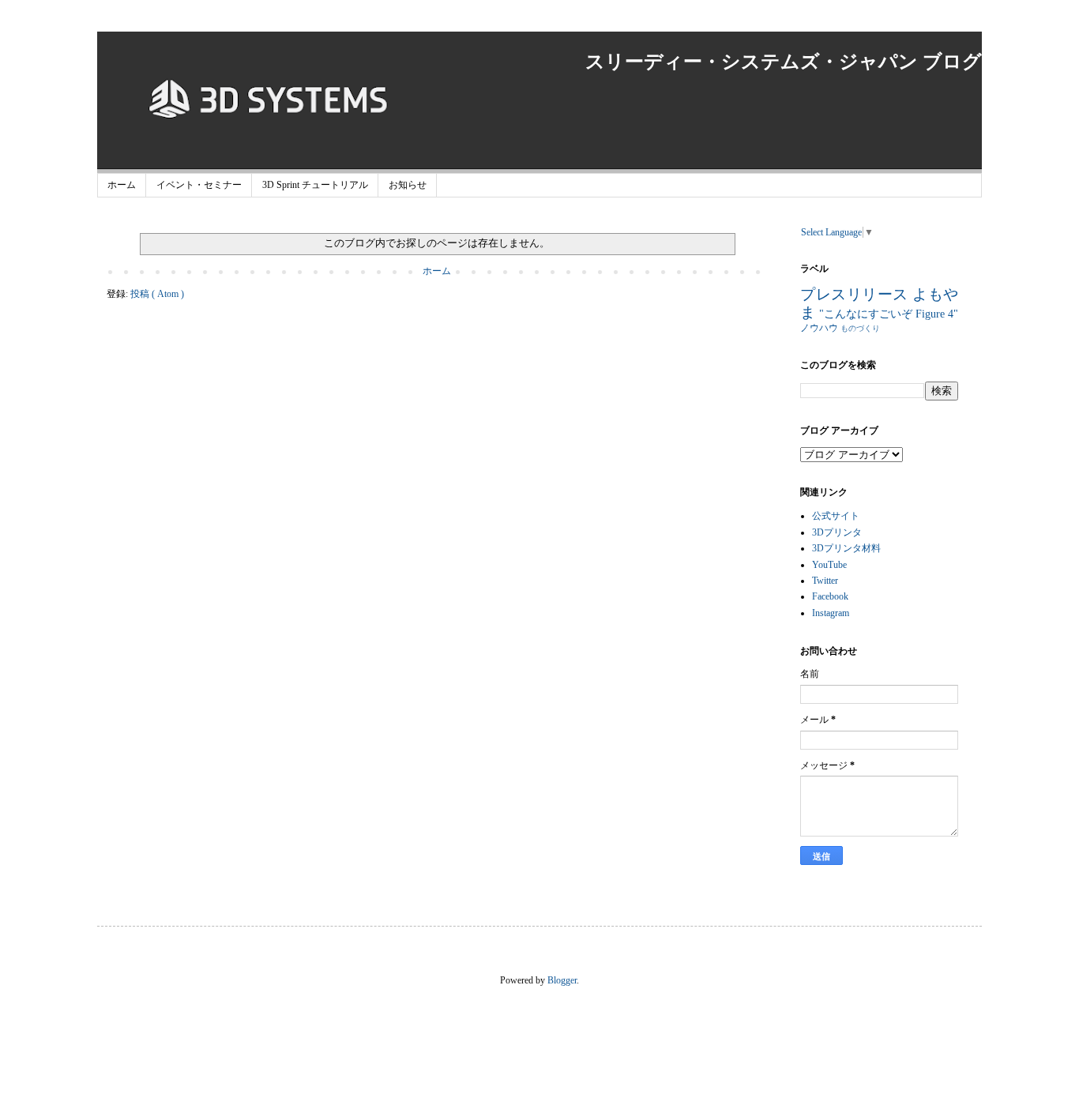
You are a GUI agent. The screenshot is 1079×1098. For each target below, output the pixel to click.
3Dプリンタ (837, 532)
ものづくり (860, 328)
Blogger (562, 980)
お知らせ (408, 184)
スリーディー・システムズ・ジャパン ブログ (783, 61)
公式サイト (835, 515)
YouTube (829, 564)
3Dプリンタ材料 (846, 548)
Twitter (825, 580)
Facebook (830, 596)
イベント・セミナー (199, 184)
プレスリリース (856, 294)
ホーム (121, 184)
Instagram (830, 613)
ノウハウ (820, 327)
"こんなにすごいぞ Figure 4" (888, 313)
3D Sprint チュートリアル (315, 184)
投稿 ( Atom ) (157, 293)
